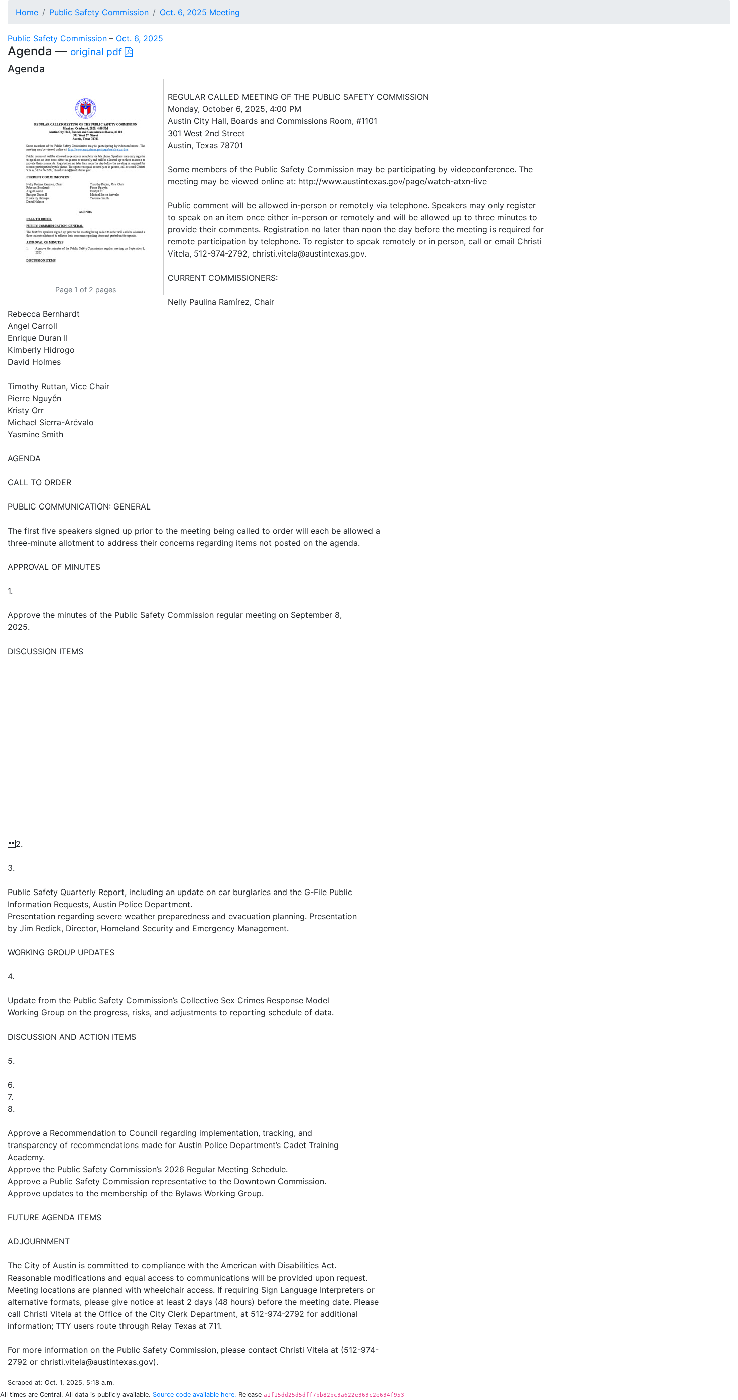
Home (27, 12)
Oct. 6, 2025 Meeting (200, 12)
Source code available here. (194, 1394)
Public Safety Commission (99, 12)
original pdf (97, 52)
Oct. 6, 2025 (139, 38)
